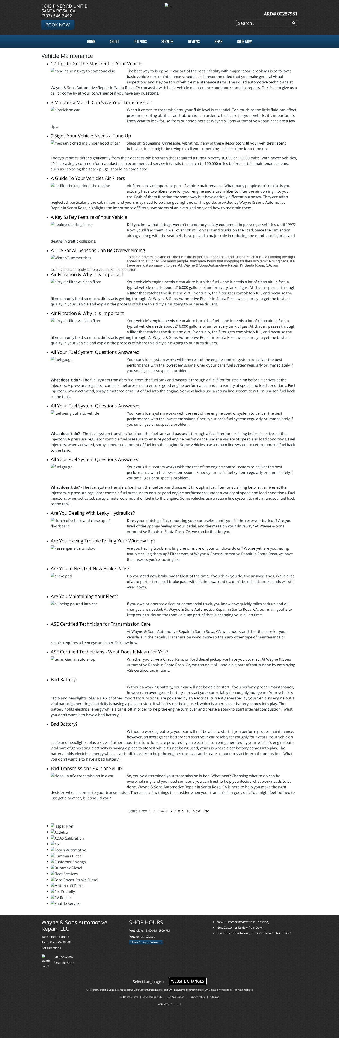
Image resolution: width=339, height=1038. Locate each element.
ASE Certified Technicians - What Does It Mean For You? (109, 652)
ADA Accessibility (152, 996)
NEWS (218, 41)
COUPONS (140, 41)
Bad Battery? (64, 679)
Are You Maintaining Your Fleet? (84, 596)
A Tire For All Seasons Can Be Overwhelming (98, 250)
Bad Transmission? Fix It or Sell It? (87, 768)
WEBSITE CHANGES (187, 981)
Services (167, 41)
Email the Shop (64, 963)
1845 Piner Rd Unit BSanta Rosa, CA (64, 8)
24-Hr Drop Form (129, 996)
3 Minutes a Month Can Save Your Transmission (101, 102)
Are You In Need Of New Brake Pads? (90, 568)
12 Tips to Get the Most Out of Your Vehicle (96, 63)
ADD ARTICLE (165, 1004)
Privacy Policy (197, 996)
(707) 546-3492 (57, 15)
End (206, 810)
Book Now (57, 25)
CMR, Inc (209, 989)
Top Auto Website (243, 989)
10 (188, 810)
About (114, 41)
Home (91, 41)
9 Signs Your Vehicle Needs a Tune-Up (91, 135)
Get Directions (51, 948)
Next (197, 810)
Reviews (194, 41)
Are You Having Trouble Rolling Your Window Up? (103, 541)
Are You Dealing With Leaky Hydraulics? (93, 513)
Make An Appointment (145, 942)
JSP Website (223, 989)
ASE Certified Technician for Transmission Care (101, 624)
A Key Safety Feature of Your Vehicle (89, 217)
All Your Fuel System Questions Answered (95, 352)
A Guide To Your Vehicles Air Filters (88, 178)
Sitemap (214, 996)
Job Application (176, 996)
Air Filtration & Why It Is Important (87, 274)
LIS (179, 1004)
